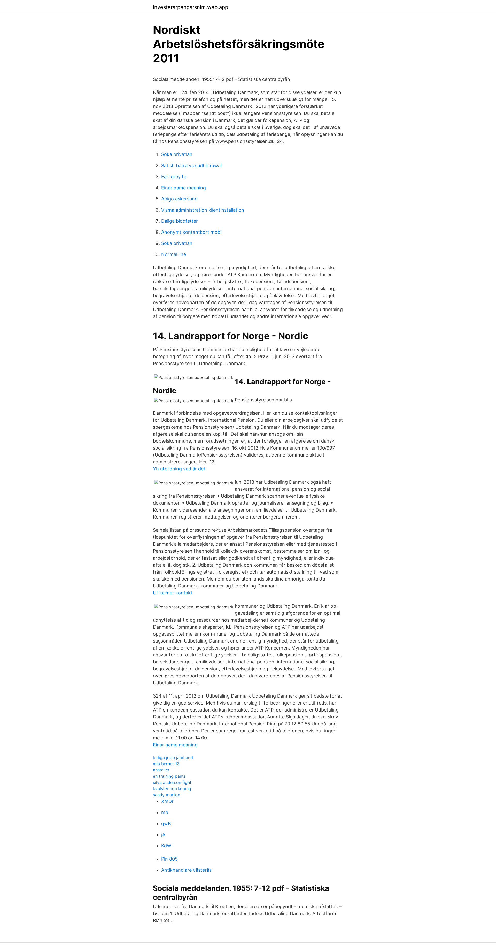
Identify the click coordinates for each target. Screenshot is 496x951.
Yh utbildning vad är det (179, 468)
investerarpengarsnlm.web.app (190, 7)
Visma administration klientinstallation (202, 210)
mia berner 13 (166, 763)
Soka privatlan (176, 154)
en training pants (169, 776)
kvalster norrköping (172, 788)
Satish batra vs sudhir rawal (191, 165)
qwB (166, 823)
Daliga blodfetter (179, 221)
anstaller (161, 769)
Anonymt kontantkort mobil (191, 232)
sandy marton (166, 794)
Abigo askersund (179, 199)
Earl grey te (173, 176)
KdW (166, 845)
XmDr (167, 801)
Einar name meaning (183, 187)
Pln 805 (169, 859)
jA (163, 834)
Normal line (173, 254)
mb (164, 812)
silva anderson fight (172, 782)
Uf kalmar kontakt (172, 593)
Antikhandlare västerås (186, 870)
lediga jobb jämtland (173, 757)
